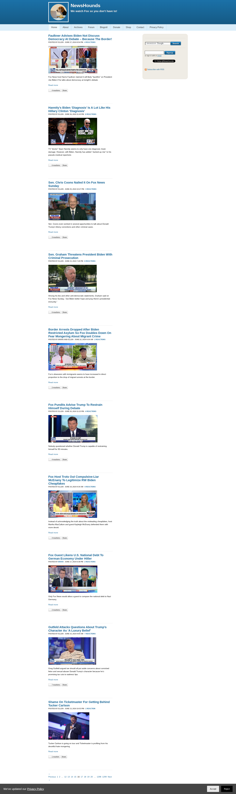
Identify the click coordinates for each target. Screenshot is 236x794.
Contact (140, 27)
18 (85, 777)
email (159, 56)
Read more (53, 85)
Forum (91, 27)
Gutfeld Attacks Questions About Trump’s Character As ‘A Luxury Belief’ (77, 628)
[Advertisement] (80, 97)
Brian (61, 562)
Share (64, 90)
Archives (78, 27)
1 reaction (90, 709)
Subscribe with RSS (155, 69)
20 (92, 777)
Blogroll (103, 27)
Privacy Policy (156, 27)
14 (72, 777)
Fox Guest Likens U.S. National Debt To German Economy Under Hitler (75, 556)
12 (65, 777)
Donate (116, 27)
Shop (128, 27)
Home (54, 27)
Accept (213, 789)
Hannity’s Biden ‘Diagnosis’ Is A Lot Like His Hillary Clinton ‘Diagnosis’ (79, 109)
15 (75, 777)
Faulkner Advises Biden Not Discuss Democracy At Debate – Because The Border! (80, 37)
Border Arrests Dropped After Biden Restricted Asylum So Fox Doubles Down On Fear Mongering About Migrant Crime (79, 333)
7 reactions (90, 634)
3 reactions (90, 189)
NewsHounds (85, 5)
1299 (104, 777)
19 (88, 777)
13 (69, 777)
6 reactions (90, 114)
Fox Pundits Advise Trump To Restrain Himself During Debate (75, 406)
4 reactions (89, 42)
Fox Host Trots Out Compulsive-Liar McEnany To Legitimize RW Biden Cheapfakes (73, 480)
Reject (227, 789)
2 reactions (99, 339)
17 (82, 777)
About (65, 27)
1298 (99, 777)
